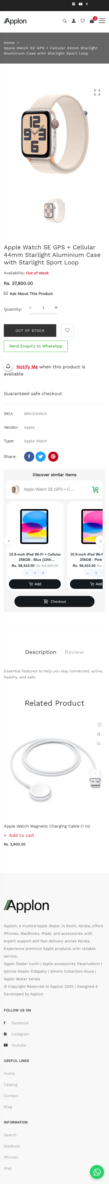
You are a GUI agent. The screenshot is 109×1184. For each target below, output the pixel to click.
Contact (11, 1095)
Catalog (10, 1084)
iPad (7, 1168)
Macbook (12, 1146)
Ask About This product (31, 293)
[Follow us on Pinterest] (53, 457)
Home (9, 43)
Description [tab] (41, 652)
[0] (92, 21)
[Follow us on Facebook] (29, 457)
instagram (20, 1034)
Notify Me (27, 366)
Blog (8, 1107)
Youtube (18, 1045)
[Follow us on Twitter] (40, 457)
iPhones (11, 1157)
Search (10, 1135)
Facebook (20, 1023)
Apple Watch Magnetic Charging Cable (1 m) (47, 826)
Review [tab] (74, 652)
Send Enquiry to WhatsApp (35, 346)
